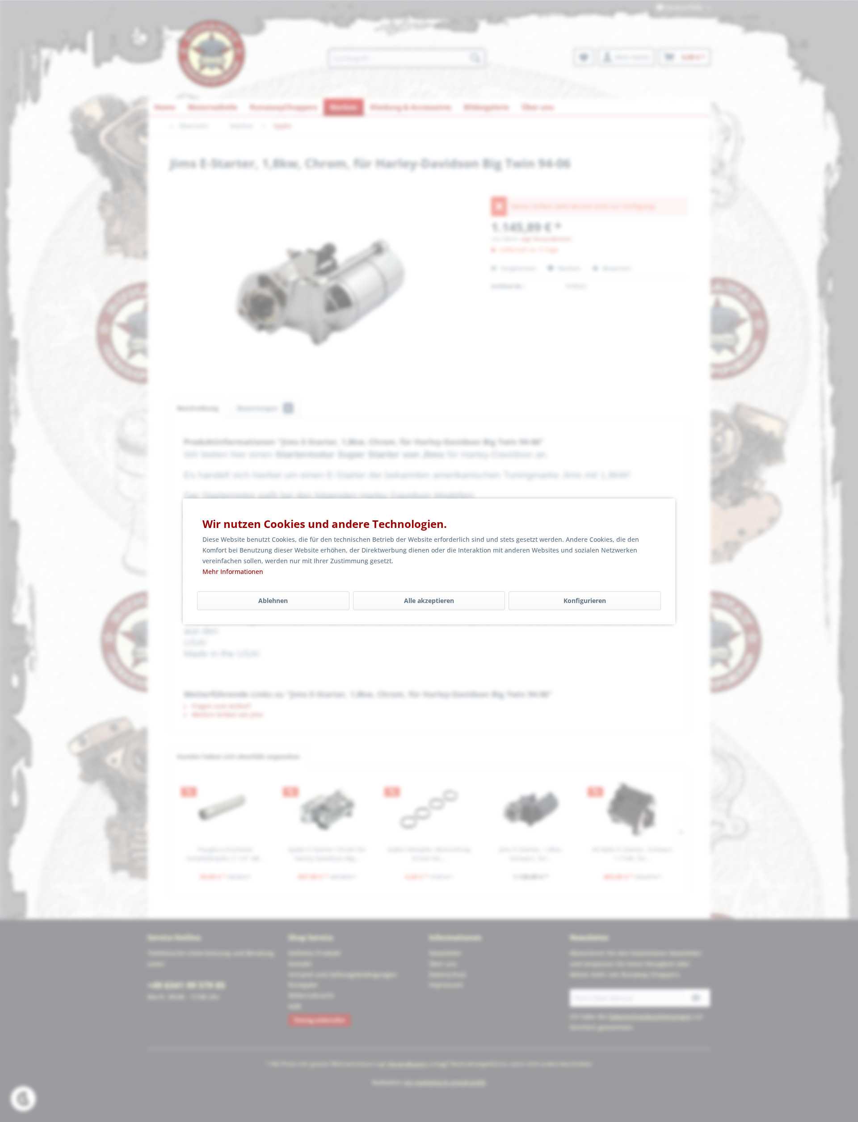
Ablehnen (273, 600)
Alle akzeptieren (429, 600)
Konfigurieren (585, 600)
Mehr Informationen (232, 571)
